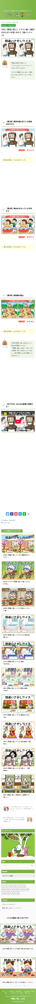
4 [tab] (16, 952)
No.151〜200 (5, 889)
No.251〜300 (24, 889)
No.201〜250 (15, 889)
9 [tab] (24, 952)
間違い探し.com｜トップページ (11, 908)
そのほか (28, 993)
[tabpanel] (18, 936)
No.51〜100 (13, 886)
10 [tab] (26, 952)
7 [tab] (21, 952)
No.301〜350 (5, 893)
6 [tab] (19, 952)
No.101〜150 (22, 886)
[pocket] (16, 514)
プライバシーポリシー (8, 904)
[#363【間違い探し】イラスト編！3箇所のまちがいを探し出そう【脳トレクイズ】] (20, 514)
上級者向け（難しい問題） (17, 993)
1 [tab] (11, 952)
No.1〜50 (4, 886)
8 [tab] (22, 952)
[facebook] (11, 514)
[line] (24, 514)
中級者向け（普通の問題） (9, 520)
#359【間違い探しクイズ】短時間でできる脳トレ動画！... (18, 982)
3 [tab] (14, 952)
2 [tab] (12, 952)
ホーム (5, 991)
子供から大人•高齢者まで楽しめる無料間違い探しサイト (18, 996)
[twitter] (7, 514)
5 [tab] (17, 952)
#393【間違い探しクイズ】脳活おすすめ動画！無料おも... (18, 948)
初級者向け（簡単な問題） (16, 991)
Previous (1, 935)
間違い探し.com (18, 348)
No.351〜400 (6, 522)
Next (34, 935)
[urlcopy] (28, 514)
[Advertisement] (18, 99)
